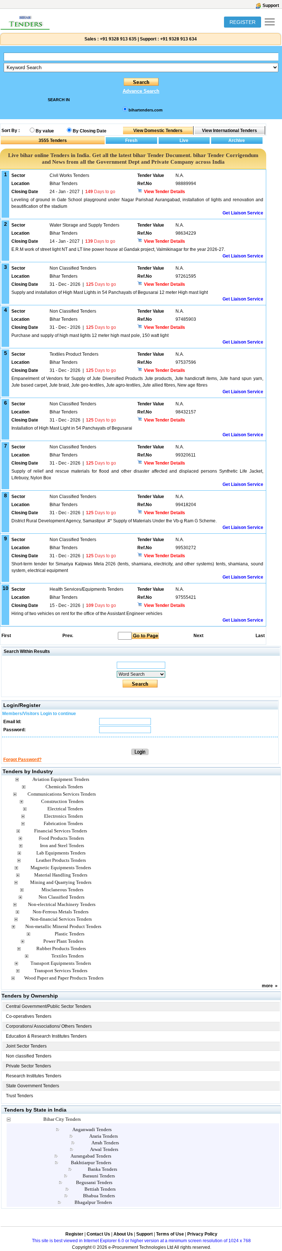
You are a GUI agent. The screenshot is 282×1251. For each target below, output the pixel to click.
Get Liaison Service (243, 213)
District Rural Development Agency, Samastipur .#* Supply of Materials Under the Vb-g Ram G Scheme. (114, 520)
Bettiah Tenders (100, 1189)
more (267, 985)
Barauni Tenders (99, 1176)
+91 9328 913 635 (118, 39)
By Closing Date (89, 131)
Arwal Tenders (104, 1149)
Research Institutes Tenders (33, 1075)
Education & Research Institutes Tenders (46, 1036)
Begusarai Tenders (94, 1182)
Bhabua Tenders (99, 1195)
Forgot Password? (22, 759)
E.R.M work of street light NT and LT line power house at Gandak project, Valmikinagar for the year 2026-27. (118, 249)
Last (260, 635)
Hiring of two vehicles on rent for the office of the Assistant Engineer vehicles (86, 613)
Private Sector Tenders (28, 1066)
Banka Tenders (102, 1169)
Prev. (67, 635)
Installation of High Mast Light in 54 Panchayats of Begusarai (71, 428)
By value (45, 131)
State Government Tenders (32, 1085)
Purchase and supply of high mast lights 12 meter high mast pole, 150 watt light (90, 335)
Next (198, 635)
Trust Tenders (19, 1095)
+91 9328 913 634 (178, 39)
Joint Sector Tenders (26, 1046)
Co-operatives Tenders (28, 1016)
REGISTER (242, 22)
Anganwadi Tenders (92, 1129)
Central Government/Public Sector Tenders (48, 1006)
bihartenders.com (146, 110)
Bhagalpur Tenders (93, 1202)
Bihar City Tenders (62, 1119)
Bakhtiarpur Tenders (91, 1162)
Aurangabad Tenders (90, 1156)
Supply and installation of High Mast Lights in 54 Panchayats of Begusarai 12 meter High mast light (109, 292)
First (5, 635)
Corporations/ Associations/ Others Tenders (49, 1026)
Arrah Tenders (105, 1142)
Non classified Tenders (28, 1056)
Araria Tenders (103, 1136)
